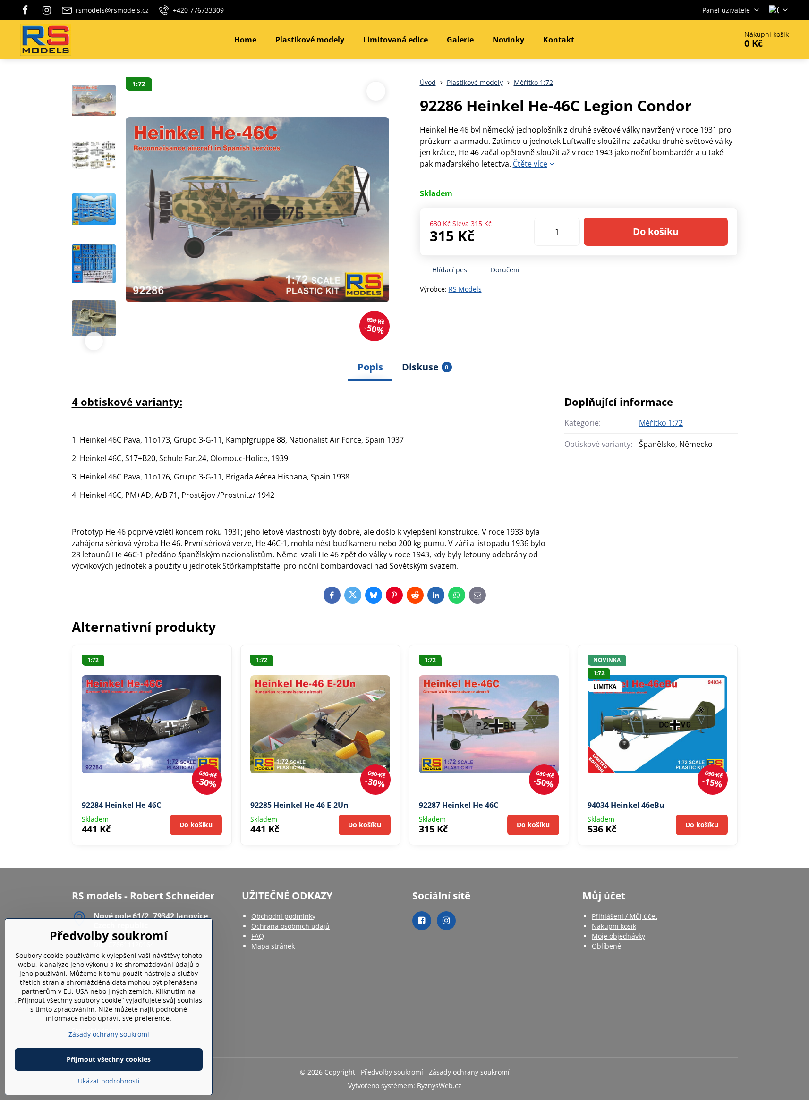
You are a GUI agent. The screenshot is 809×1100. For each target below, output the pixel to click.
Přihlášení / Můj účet (624, 916)
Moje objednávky (618, 936)
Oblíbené (606, 945)
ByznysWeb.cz (439, 1085)
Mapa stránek (273, 945)
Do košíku (656, 231)
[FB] (28, 10)
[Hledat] (703, 39)
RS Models (465, 289)
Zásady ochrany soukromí (469, 1071)
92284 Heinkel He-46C (121, 805)
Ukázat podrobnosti (109, 1080)
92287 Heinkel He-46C (458, 805)
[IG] (47, 10)
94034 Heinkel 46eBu (626, 805)
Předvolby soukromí (392, 1071)
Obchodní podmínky (283, 916)
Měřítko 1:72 (661, 423)
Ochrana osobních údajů (290, 926)
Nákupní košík (614, 926)
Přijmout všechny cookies (109, 1059)
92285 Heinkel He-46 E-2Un (299, 805)
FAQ (257, 936)
